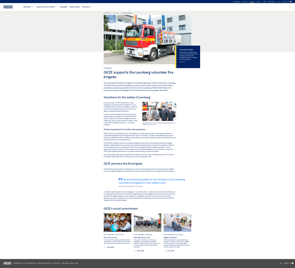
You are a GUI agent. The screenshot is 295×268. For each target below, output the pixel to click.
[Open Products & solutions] (55, 6)
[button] (272, 1)
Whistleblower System (31, 263)
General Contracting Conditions (44, 263)
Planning (63, 7)
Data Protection (56, 263)
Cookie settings (65, 263)
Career (258, 1)
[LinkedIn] (284, 1)
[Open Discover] (32, 6)
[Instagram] (286, 1)
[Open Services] (90, 6)
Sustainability (237, 1)
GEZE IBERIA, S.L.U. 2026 (19, 263)
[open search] (290, 6)
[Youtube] (291, 1)
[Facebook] (288, 1)
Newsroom (245, 1)
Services (85, 7)
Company (252, 1)
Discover (27, 7)
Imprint (76, 263)
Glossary (72, 263)
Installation (75, 7)
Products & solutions (45, 7)
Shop (265, 1)
